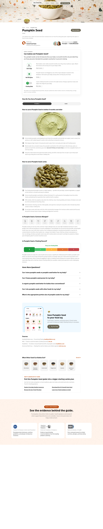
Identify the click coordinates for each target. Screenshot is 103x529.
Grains (27, 27)
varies (66, 103)
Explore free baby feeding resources (34, 387)
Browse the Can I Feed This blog (32, 390)
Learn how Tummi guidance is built (61, 390)
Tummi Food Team (31, 44)
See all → (78, 357)
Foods (23, 27)
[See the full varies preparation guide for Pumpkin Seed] (51, 176)
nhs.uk (50, 341)
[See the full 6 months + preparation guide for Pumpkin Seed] (51, 124)
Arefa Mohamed (74, 43)
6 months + (37, 103)
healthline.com (60, 344)
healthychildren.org (49, 339)
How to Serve (76, 30)
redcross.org (62, 346)
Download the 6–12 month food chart (62, 387)
